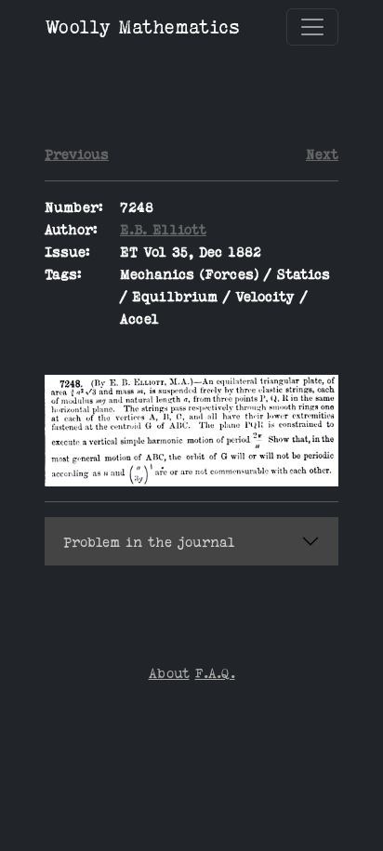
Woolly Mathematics (142, 26)
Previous (77, 154)
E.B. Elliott (163, 229)
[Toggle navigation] (312, 27)
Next (322, 154)
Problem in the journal (149, 542)
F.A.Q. (215, 673)
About (169, 673)
